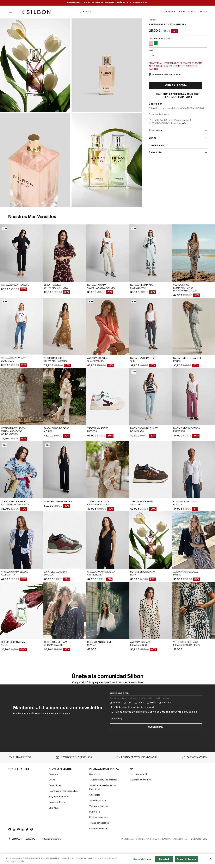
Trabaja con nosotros (99, 823)
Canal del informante (98, 829)
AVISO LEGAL (127, 839)
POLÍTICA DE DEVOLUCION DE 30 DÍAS (139, 757)
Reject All (164, 859)
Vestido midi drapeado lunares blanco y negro (186, 643)
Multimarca (94, 812)
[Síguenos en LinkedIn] (23, 829)
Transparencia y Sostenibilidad (103, 780)
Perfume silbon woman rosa (142, 573)
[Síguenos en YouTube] (18, 829)
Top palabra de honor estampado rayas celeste (15, 503)
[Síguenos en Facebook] (9, 829)
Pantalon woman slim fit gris (144, 359)
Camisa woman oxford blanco (185, 503)
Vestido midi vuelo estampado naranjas (55, 359)
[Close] (210, 858)
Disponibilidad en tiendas (166, 74)
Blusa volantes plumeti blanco (100, 643)
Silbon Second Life (97, 801)
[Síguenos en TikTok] (27, 829)
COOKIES (140, 839)
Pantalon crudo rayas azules (56, 429)
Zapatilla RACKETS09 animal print (141, 503)
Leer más (181, 123)
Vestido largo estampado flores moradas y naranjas (184, 288)
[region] (107, 859)
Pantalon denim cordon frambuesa (186, 429)
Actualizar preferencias (51, 839)
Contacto (53, 774)
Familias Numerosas (98, 817)
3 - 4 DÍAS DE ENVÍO (22, 757)
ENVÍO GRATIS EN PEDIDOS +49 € (76, 757)
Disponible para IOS (138, 774)
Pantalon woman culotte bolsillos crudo (101, 286)
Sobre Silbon (94, 774)
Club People (94, 795)
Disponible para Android (140, 780)
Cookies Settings (142, 859)
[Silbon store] (35, 12)
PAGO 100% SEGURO (197, 757)
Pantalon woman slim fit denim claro (144, 429)
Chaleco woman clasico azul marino (15, 573)
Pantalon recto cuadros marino (187, 359)
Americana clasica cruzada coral (97, 359)
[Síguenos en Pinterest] (31, 829)
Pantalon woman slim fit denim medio (15, 359)
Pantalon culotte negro (15, 285)
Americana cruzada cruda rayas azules (98, 503)
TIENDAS (181, 11)
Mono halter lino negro (58, 502)
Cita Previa (54, 808)
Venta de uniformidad (99, 806)
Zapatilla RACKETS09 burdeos (55, 573)
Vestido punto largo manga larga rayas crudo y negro (13, 431)
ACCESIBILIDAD (181, 839)
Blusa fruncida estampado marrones (56, 286)
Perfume (152, 20)
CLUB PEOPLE (168, 11)
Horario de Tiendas (57, 802)
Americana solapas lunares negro (140, 643)
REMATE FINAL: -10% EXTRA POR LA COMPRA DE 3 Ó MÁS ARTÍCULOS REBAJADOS (107, 3)
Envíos (52, 780)
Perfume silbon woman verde (13, 643)
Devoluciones (55, 786)
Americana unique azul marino (185, 573)
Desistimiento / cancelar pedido (63, 791)
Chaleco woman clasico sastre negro (101, 573)
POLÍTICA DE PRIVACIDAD (159, 839)
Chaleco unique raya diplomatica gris (55, 643)
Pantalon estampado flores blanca (142, 286)
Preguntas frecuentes (59, 797)
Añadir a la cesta (175, 85)
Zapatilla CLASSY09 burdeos (97, 429)
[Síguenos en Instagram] (14, 829)
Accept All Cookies (186, 859)
